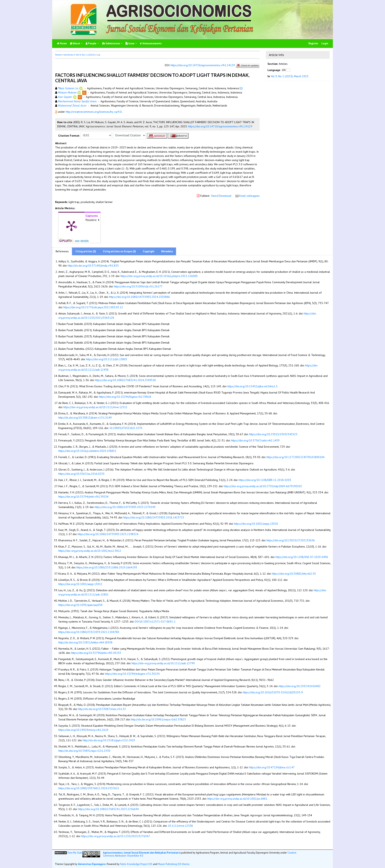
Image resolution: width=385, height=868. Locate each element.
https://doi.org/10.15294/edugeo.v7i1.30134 (132, 673)
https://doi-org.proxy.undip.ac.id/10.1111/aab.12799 (163, 663)
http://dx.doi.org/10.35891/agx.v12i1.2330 (84, 750)
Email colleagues (249, 196)
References (62, 251)
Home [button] (58, 54)
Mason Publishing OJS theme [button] (173, 863)
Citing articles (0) (85, 251)
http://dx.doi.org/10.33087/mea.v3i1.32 (102, 709)
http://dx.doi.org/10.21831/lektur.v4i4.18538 (85, 642)
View (214, 196)
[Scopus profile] (84, 92)
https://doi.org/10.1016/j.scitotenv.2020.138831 (87, 451)
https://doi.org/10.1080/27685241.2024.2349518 (125, 380)
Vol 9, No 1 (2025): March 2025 (289, 76)
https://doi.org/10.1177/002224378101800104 (295, 457)
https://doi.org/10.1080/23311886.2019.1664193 (106, 567)
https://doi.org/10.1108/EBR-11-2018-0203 (265, 480)
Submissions (113, 43)
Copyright (148, 251)
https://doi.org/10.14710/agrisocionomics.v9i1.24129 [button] (220, 126)
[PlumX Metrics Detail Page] (71, 226)
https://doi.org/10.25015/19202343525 (273, 434)
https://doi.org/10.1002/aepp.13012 (80, 584)
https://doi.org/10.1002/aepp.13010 (256, 523)
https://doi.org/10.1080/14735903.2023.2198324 (108, 534)
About (76, 43)
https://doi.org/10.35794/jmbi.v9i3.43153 (96, 653)
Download (225, 196)
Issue (131, 43)
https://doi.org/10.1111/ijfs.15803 (106, 359)
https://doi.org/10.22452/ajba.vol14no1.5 (252, 386)
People (92, 43)
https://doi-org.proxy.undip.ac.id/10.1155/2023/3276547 (115, 836)
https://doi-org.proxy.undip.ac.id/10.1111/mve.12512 (95, 407)
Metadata (167, 251)
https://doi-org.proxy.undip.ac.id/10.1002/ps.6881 (237, 798)
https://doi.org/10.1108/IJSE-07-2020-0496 (302, 557)
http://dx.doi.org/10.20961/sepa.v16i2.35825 (158, 719)
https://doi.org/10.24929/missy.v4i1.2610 (83, 730)
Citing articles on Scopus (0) (119, 251)
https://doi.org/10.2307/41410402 (300, 686)
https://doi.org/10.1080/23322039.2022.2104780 (88, 632)
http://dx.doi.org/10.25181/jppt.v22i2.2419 (109, 740)
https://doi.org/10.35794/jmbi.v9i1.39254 (83, 496)
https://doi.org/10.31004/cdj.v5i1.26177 (138, 286)
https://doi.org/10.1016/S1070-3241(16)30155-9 (273, 692)
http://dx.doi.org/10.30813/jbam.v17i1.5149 (85, 417)
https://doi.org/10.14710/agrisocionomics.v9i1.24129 (203, 65)
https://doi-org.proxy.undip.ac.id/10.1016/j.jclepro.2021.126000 (159, 276)
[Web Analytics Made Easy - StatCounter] (61, 852)
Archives (68, 54)
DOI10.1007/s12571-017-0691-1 (155, 621)
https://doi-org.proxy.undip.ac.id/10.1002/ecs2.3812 (89, 551)
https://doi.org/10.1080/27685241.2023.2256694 (108, 809)
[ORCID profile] (81, 88)
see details (82, 241)
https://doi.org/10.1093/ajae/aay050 (80, 605)
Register (313, 43)
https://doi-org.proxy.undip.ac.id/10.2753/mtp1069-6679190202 (263, 486)
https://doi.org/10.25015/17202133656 (290, 540)
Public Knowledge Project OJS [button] (136, 863)
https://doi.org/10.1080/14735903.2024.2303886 (139, 297)
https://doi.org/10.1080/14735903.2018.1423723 (153, 517)
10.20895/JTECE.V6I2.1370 (125, 428)
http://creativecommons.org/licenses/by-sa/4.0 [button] (94, 112)
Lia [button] (98, 54)
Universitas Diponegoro (92, 863)
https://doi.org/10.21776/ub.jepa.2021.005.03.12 (93, 307)
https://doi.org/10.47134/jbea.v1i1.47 (272, 767)
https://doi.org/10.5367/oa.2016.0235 (81, 474)
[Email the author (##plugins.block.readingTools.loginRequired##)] (241, 88)
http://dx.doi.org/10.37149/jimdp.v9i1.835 (93, 265)
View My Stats (74, 852)
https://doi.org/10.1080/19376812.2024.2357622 (88, 788)
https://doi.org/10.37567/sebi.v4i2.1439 (255, 440)
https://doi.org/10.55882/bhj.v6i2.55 (294, 573)
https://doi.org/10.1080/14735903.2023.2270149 (125, 507)
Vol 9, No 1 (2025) (85, 54)
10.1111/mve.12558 (180, 825)
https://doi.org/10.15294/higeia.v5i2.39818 (125, 397)
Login (324, 43)
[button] (56, 112)
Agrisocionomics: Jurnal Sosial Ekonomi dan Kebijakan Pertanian (140, 852)
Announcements (152, 43)
